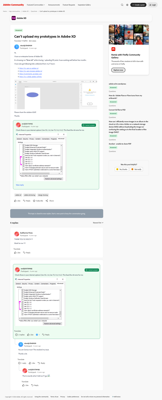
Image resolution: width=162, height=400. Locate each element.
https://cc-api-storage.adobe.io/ (30, 71)
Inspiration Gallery (84, 5)
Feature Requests (69, 5)
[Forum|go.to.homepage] (13, 5)
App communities (14, 11)
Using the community (41, 397)
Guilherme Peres (26, 233)
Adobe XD (26, 11)
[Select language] (127, 5)
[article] (56, 243)
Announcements (54, 5)
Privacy (62, 397)
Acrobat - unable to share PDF (120, 144)
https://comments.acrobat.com (30, 74)
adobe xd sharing (29, 195)
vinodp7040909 (26, 45)
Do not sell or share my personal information (95, 397)
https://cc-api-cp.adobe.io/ (28, 68)
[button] (138, 5)
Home (5, 11)
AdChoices (117, 397)
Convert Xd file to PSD (117, 110)
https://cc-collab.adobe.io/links (30, 77)
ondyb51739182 (27, 124)
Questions (34, 11)
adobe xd (18, 195)
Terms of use (54, 397)
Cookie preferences (73, 397)
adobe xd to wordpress (117, 84)
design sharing (43, 195)
